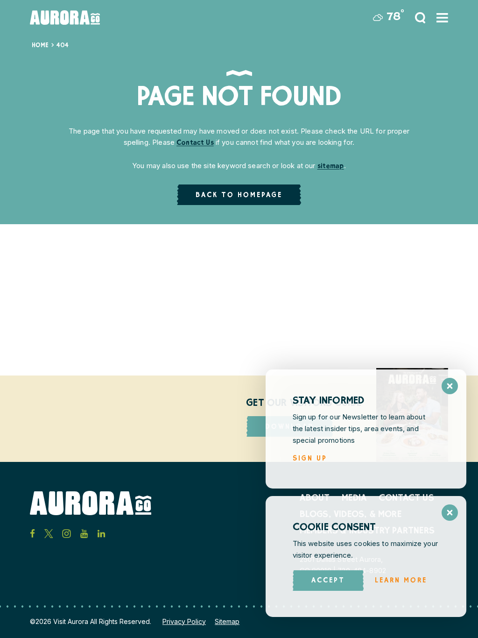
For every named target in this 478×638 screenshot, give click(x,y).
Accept (328, 581)
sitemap (330, 166)
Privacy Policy (184, 621)
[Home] (65, 17)
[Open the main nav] (442, 17)
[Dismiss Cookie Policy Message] (450, 512)
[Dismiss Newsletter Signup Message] (450, 386)
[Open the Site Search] (420, 17)
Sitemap (227, 621)
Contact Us (195, 143)
